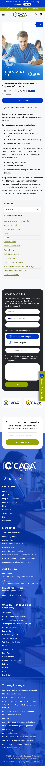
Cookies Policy (8, 547)
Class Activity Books (10, 634)
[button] (3, 14)
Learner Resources (12, 229)
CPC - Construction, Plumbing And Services (19, 701)
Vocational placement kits (13, 620)
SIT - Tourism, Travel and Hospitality (16, 744)
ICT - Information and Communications (18, 722)
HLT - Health (7, 718)
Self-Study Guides (9, 638)
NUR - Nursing (7, 729)
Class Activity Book (12, 246)
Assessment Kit (10, 225)
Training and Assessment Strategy (19, 266)
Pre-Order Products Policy (12, 551)
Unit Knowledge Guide (13, 262)
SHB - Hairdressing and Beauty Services (18, 740)
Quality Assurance (9, 502)
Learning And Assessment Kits (14, 616)
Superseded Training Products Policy (17, 562)
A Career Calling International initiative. (24, 757)
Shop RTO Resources (10, 499)
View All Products (11, 275)
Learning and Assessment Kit (16, 221)
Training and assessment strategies (16, 623)
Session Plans (7, 649)
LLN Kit (6, 233)
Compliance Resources (11, 660)
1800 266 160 (14, 9)
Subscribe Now (22, 442)
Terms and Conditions (11, 533)
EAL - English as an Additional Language (18, 711)
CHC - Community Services (13, 697)
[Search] (38, 209)
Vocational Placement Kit (15, 270)
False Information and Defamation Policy (18, 558)
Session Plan (9, 258)
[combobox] (22, 209)
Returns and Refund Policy (12, 544)
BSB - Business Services (11, 694)
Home (4, 491)
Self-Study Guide (11, 254)
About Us (5, 495)
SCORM (5, 646)
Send (17, 384)
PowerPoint (9, 250)
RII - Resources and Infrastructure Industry (19, 737)
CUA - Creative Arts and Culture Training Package (18, 706)
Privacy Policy (7, 540)
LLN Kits (5, 664)
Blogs (4, 506)
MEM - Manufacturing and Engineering (17, 726)
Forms (4, 671)
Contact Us (6, 510)
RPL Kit (6, 237)
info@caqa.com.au (31, 8)
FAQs (4, 517)
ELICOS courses (8, 657)
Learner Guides (8, 631)
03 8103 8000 (13, 588)
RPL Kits (5, 668)
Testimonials (7, 513)
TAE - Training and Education (14, 748)
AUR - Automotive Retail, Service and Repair (19, 690)
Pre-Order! (6, 675)
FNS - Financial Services (11, 715)
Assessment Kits (8, 612)
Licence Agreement (10, 536)
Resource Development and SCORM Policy (19, 555)
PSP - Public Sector (9, 733)
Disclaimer (6, 521)
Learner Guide (10, 241)
